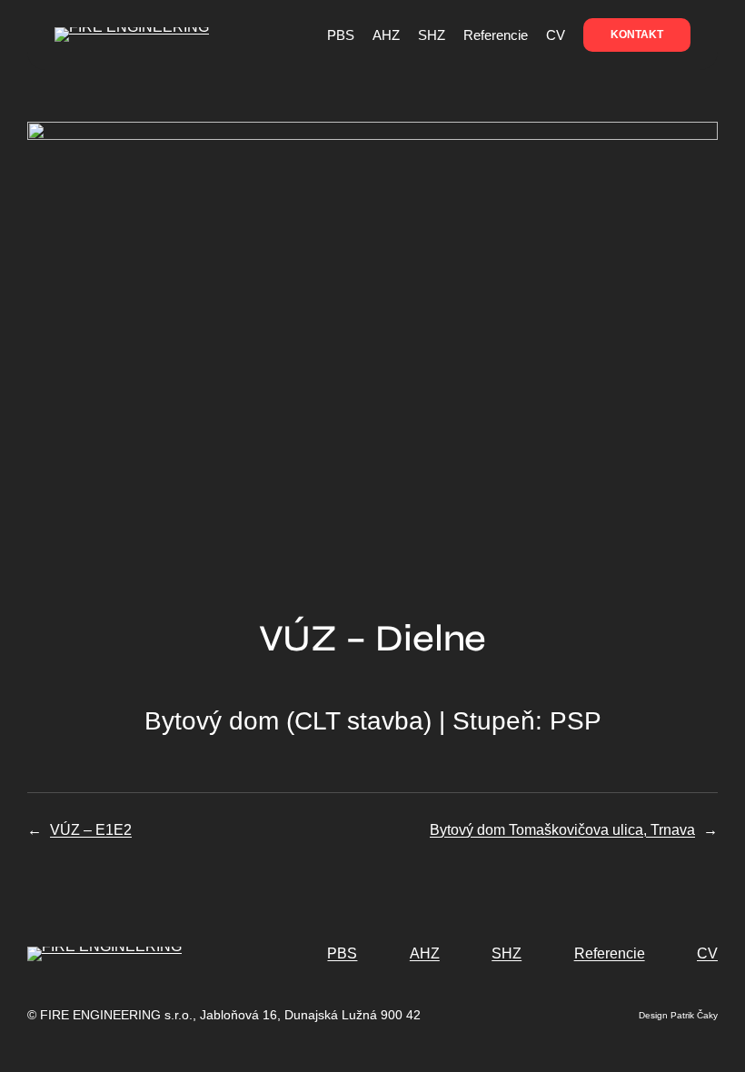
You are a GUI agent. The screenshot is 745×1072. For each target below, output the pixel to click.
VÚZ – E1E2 (91, 830)
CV (707, 953)
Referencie (609, 953)
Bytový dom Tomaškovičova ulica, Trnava (562, 830)
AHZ (425, 953)
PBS (342, 953)
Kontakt (637, 34)
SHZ (507, 953)
